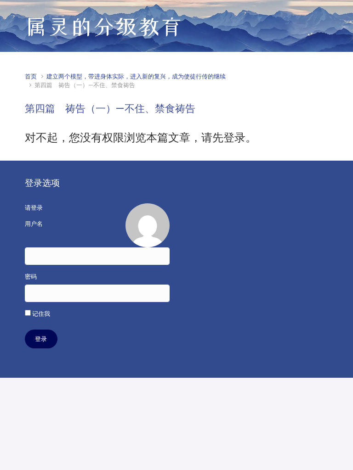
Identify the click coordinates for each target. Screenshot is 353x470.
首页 (31, 76)
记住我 (40, 313)
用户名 (34, 223)
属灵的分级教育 (103, 27)
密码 (31, 276)
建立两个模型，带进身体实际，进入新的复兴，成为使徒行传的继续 (136, 76)
